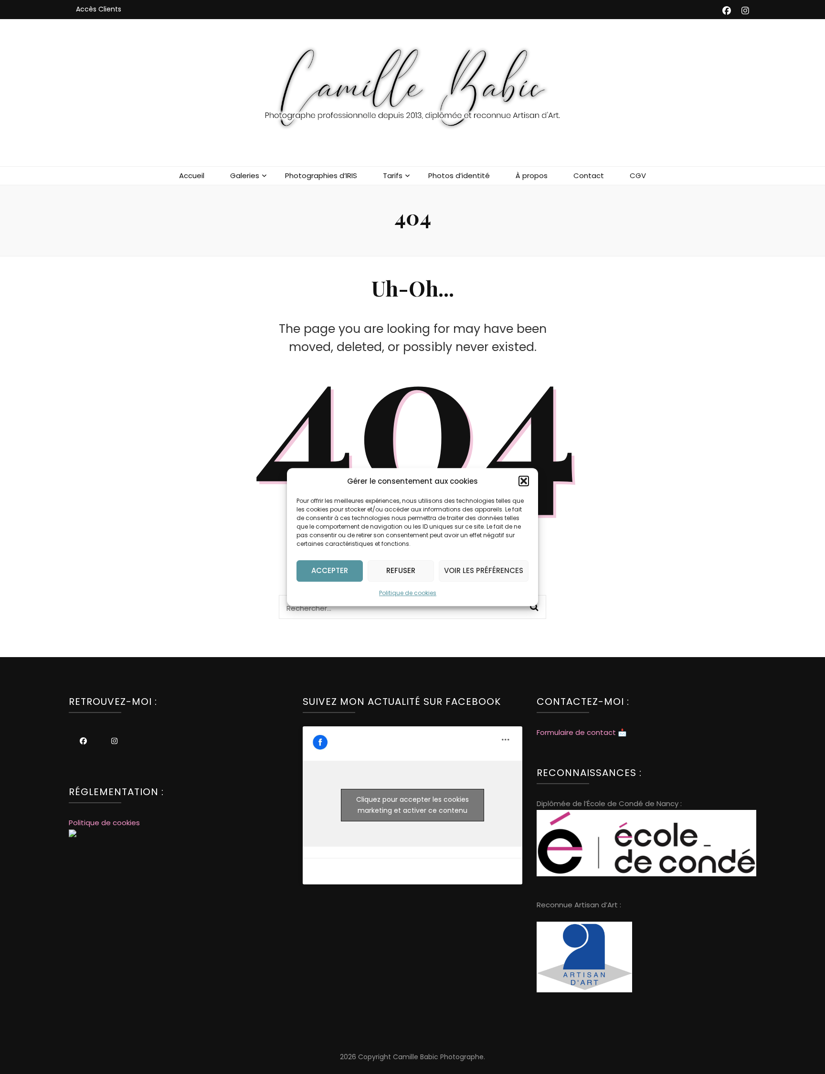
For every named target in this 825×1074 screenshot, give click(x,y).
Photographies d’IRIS (321, 175)
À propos (532, 175)
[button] (524, 481)
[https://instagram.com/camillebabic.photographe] (114, 740)
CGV (638, 175)
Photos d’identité (459, 175)
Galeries (244, 175)
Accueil (191, 175)
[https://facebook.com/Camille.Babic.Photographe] (83, 740)
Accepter (329, 571)
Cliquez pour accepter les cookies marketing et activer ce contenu (412, 805)
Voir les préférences (483, 571)
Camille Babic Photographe (438, 1057)
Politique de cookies (407, 593)
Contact (588, 175)
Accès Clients (98, 9)
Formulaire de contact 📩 (582, 732)
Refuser (400, 571)
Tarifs (392, 175)
